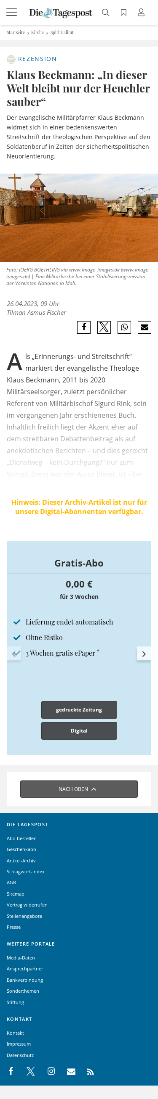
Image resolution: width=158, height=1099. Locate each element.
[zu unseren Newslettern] (67, 1071)
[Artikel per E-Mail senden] (144, 327)
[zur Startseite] (61, 12)
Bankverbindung (25, 980)
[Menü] (12, 12)
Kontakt (15, 1033)
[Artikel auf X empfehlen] (104, 327)
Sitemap (15, 894)
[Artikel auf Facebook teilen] (84, 327)
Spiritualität (62, 32)
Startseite (16, 32)
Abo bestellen (22, 838)
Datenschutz (20, 1055)
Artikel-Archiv (21, 860)
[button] (14, 653)
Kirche (37, 32)
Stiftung (15, 1002)
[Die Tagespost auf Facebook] (11, 1071)
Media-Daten (21, 957)
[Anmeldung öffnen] (142, 13)
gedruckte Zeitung (79, 709)
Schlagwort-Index (26, 871)
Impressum (19, 1044)
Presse (14, 927)
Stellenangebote (24, 916)
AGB (11, 882)
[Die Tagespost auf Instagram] (47, 1071)
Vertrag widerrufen (27, 904)
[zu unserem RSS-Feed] (86, 1071)
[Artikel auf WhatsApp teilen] (124, 327)
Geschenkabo (21, 849)
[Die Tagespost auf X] (26, 1071)
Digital (79, 730)
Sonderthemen (23, 991)
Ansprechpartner (25, 968)
